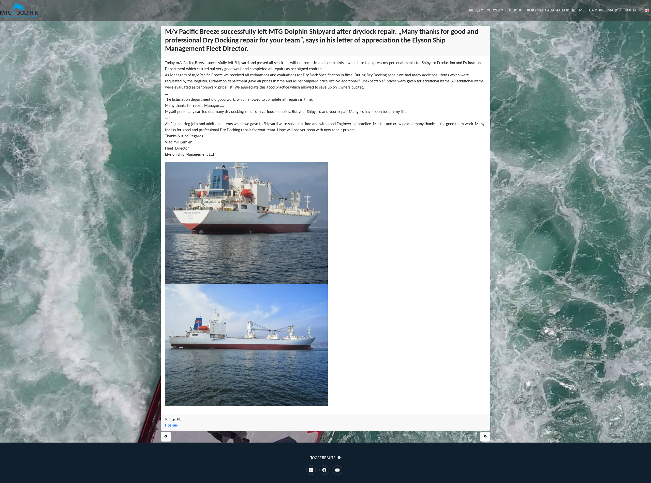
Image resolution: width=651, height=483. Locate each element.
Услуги (493, 10)
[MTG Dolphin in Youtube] (337, 471)
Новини (515, 10)
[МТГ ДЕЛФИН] (19, 10)
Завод (474, 10)
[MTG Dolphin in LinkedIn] (311, 471)
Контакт (633, 10)
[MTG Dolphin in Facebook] (324, 471)
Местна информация (600, 10)
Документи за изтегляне (551, 10)
